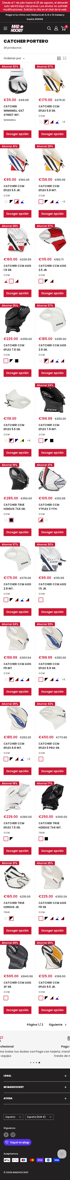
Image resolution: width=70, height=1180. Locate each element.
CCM (42, 116)
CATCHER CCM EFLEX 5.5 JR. (14, 188)
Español (10, 1116)
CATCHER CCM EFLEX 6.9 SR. (49, 666)
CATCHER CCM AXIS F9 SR (52, 905)
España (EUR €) (36, 1116)
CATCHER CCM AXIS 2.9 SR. (52, 347)
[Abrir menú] (5, 28)
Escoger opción (17, 134)
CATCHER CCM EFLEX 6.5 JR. (49, 985)
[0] (63, 28)
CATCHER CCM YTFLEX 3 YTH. (49, 507)
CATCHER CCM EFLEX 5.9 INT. (49, 188)
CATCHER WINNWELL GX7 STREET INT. (14, 110)
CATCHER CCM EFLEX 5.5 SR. (14, 427)
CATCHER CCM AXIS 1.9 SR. (17, 268)
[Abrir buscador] (49, 28)
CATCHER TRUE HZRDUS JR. (14, 905)
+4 (28, 440)
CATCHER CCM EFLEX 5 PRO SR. (49, 746)
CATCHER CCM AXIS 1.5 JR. (52, 586)
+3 (63, 121)
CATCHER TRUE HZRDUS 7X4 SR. (15, 507)
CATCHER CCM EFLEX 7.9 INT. (49, 427)
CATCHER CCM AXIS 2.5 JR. (52, 268)
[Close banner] (66, 6)
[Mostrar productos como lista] (64, 58)
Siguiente (55, 1025)
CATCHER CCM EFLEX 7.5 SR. (14, 825)
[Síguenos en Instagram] (12, 1134)
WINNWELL (10, 120)
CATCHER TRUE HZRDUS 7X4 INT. (50, 825)
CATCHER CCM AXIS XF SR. (17, 985)
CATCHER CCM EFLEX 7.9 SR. (14, 347)
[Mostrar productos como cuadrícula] (58, 58)
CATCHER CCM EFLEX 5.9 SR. (49, 108)
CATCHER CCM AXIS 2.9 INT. (17, 586)
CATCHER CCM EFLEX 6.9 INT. (14, 746)
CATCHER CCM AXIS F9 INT (17, 666)
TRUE (42, 832)
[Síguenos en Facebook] (6, 1134)
